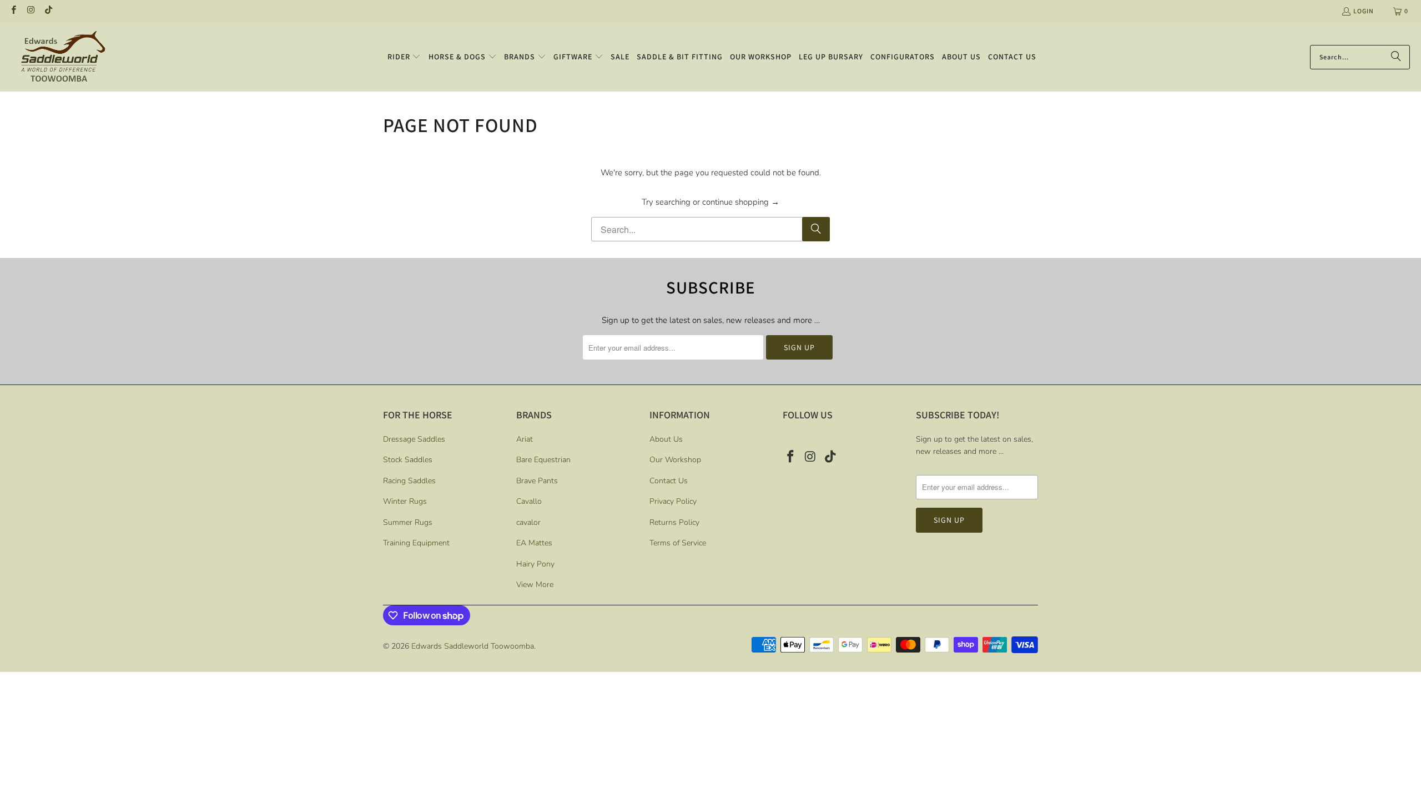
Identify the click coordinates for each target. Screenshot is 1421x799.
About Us (666, 439)
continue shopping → (740, 202)
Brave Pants (537, 481)
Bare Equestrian (543, 459)
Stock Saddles (407, 459)
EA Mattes (534, 543)
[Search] (1396, 57)
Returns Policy (674, 522)
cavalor (528, 522)
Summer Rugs (407, 522)
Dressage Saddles (414, 439)
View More (534, 584)
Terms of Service (677, 543)
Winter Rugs (405, 501)
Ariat (524, 439)
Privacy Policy (673, 501)
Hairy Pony (535, 564)
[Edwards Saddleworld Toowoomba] (62, 57)
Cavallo (529, 501)
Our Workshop (675, 459)
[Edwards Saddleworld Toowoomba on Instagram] (30, 11)
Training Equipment (416, 543)
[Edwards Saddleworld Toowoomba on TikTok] (48, 11)
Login (1363, 11)
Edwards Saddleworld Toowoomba (472, 646)
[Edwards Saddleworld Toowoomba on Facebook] (13, 11)
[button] (404, 57)
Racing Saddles (409, 481)
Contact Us (668, 481)
